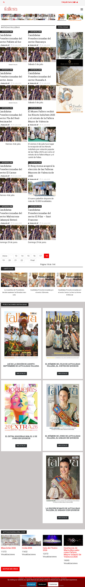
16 (34, 256)
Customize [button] (53, 584)
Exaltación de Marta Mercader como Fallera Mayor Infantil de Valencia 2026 (72, 552)
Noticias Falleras (7, 31)
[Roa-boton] (69, 45)
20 (9, 260)
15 (28, 256)
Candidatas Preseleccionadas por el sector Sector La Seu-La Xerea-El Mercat (69, 292)
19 (3, 260)
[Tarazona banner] (69, 17)
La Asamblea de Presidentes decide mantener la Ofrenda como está (14, 292)
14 (22, 256)
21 (15, 260)
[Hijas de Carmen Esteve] (69, 72)
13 (16, 256)
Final (33, 260)
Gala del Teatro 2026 (50, 549)
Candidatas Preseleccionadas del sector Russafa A (39, 76)
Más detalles (21, 373)
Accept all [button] (31, 584)
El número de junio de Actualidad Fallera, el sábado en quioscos (62, 437)
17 (40, 256)
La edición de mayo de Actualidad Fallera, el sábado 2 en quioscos (63, 509)
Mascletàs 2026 (8, 548)
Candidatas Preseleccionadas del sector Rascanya (39, 38)
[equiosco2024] (28, 17)
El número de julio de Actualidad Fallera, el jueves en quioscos (62, 365)
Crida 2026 (27, 548)
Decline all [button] (42, 584)
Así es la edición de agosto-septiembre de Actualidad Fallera (21, 365)
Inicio (4, 256)
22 (22, 260)
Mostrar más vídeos (10, 569)
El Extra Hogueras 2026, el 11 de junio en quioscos (21, 437)
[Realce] (69, 99)
